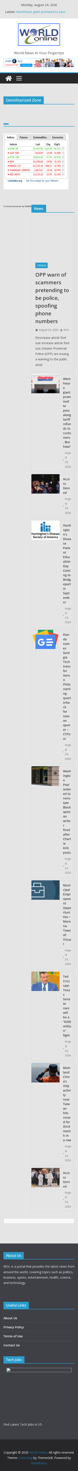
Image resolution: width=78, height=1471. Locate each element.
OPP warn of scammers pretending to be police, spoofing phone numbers (43, 13)
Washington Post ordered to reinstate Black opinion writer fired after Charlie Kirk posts (67, 812)
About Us (10, 1318)
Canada (41, 265)
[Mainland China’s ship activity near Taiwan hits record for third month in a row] (45, 1114)
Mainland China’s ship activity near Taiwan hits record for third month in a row (67, 1104)
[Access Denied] (45, 496)
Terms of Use (13, 1336)
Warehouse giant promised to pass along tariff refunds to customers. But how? (67, 413)
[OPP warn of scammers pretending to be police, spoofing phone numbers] (53, 237)
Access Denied (66, 486)
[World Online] (8, 78)
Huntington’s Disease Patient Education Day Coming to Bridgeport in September (67, 563)
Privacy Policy (13, 1327)
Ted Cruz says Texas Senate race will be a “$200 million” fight (67, 1005)
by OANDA (26, 206)
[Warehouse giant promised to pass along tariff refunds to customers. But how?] (45, 423)
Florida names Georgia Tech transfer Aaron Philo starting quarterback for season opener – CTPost (67, 687)
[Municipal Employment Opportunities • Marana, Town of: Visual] (45, 924)
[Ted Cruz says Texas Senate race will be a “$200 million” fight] (45, 1016)
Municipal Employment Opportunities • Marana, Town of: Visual (67, 914)
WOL (66, 330)
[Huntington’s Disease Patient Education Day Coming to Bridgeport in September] (45, 573)
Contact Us (11, 1345)
